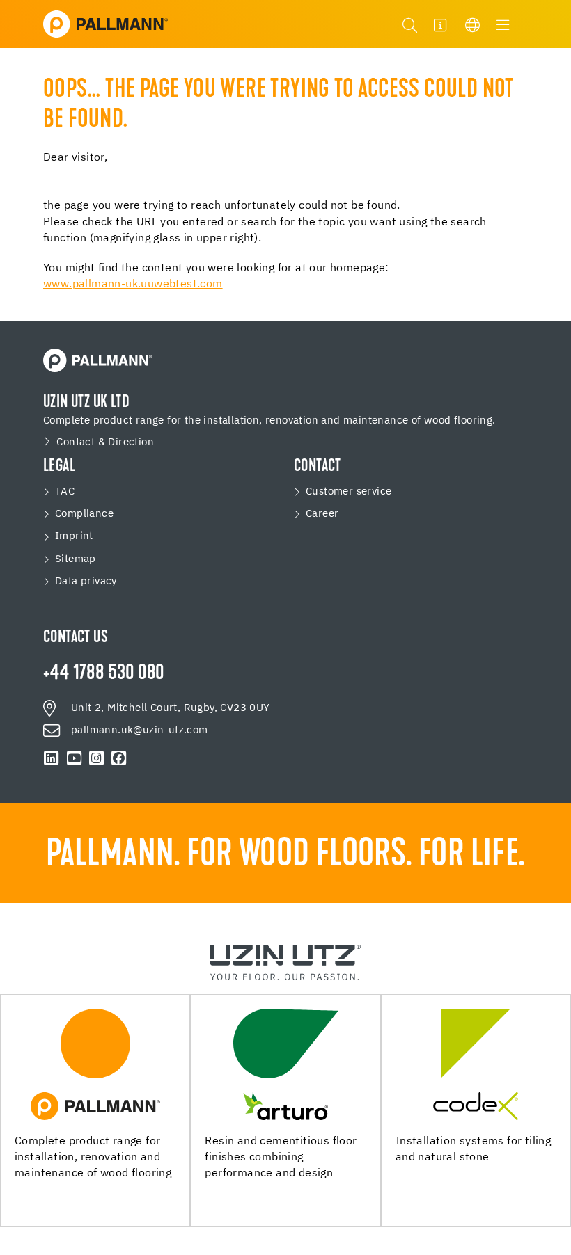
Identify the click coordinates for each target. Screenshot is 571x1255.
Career (322, 514)
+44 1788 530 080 (103, 674)
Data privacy (86, 581)
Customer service (348, 491)
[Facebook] (119, 758)
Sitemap (75, 559)
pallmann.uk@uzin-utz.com (139, 730)
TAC (65, 491)
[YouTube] (73, 758)
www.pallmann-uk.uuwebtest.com (133, 284)
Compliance (84, 514)
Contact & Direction (105, 442)
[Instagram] (96, 758)
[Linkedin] (51, 758)
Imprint (74, 536)
